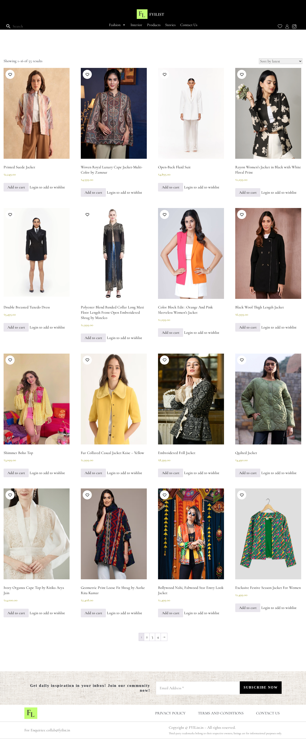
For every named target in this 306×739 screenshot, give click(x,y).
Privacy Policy (170, 713)
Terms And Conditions (221, 713)
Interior (136, 24)
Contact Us (188, 24)
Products (153, 24)
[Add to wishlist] (10, 74)
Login (287, 28)
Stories (170, 24)
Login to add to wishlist (47, 187)
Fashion (114, 24)
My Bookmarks (280, 28)
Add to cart (16, 187)
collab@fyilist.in (58, 730)
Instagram (294, 28)
